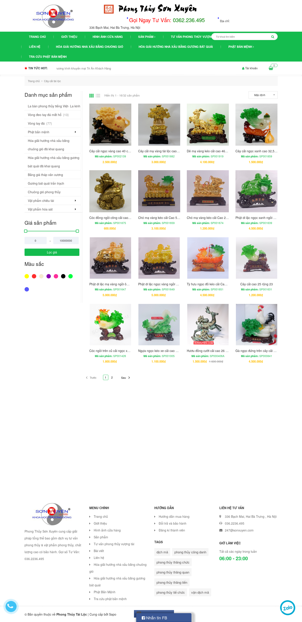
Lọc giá (52, 252)
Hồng (56, 278)
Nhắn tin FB (156, 617)
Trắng (42, 278)
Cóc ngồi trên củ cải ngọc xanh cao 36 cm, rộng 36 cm (127, 350)
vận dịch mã (200, 592)
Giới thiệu (69, 37)
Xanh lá (71, 278)
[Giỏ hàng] (271, 68)
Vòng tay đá (40, 123)
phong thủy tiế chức (171, 592)
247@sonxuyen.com (239, 530)
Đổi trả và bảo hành (172, 523)
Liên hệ (34, 46)
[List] (98, 95)
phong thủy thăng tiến (172, 582)
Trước (93, 377)
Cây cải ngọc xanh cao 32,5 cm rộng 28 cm (265, 151)
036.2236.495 (234, 523)
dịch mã (162, 552)
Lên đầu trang (251, 615)
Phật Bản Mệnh (240, 46)
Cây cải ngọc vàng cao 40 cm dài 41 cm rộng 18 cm (125, 151)
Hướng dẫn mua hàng (174, 516)
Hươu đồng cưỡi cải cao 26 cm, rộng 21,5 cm (218, 350)
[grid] (91, 95)
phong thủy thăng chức (173, 562)
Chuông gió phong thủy (44, 192)
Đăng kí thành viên (172, 530)
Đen (64, 278)
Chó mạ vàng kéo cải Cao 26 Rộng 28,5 (215, 217)
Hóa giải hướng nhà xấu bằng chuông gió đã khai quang (48, 144)
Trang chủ (37, 37)
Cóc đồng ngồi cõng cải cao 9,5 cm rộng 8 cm (121, 217)
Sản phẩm (146, 37)
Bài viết (99, 551)
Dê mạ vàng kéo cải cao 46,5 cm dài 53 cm (217, 151)
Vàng (27, 278)
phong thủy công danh (190, 552)
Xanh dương (27, 291)
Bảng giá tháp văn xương (45, 174)
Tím (49, 278)
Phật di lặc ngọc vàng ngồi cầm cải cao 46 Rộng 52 (174, 284)
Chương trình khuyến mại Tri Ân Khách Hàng (56, 68)
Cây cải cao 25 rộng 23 (256, 284)
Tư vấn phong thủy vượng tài (195, 37)
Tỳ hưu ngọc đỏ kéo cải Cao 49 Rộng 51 (215, 284)
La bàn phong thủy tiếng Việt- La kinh (54, 106)
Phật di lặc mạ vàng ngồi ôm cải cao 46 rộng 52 (122, 284)
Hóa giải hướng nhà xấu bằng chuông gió (89, 46)
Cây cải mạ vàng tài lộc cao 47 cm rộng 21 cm (170, 151)
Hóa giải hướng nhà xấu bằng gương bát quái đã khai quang (53, 161)
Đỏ (34, 278)
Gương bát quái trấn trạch (46, 183)
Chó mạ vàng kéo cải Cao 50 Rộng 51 (165, 217)
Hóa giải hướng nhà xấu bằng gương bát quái (176, 46)
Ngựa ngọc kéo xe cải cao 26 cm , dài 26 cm (169, 350)
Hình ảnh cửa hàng (108, 37)
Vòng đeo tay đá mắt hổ (48, 114)
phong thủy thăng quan (173, 572)
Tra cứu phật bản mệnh (48, 56)
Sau (123, 377)
